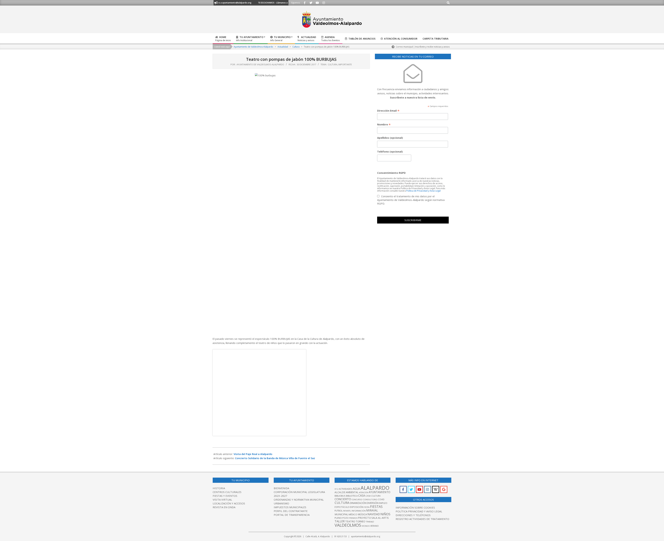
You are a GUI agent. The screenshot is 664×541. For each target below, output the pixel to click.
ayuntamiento (379, 492)
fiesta (367, 507)
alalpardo (375, 487)
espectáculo (342, 507)
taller (340, 521)
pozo (345, 517)
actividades (345, 488)
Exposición (356, 507)
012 (336, 489)
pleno (338, 517)
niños (385, 514)
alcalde (340, 492)
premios (353, 518)
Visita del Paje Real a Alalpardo (253, 454)
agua (356, 489)
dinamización (358, 503)
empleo (383, 503)
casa (361, 495)
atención (363, 492)
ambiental (352, 492)
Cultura (332, 64)
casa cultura (373, 495)
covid (381, 499)
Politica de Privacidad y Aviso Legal (423, 190)
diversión (372, 503)
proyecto (364, 517)
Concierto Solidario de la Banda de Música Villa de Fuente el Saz (275, 458)
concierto (343, 499)
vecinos (366, 526)
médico (353, 514)
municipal (341, 514)
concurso (357, 499)
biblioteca (352, 495)
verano (374, 525)
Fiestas (376, 506)
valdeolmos (348, 525)
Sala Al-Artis (380, 517)
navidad (373, 514)
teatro (350, 521)
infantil (347, 510)
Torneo (360, 521)
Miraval (372, 510)
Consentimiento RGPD (391, 172)
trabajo (370, 521)
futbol (339, 510)
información (359, 510)
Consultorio (370, 499)
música (362, 514)
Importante (345, 64)
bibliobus (340, 495)
